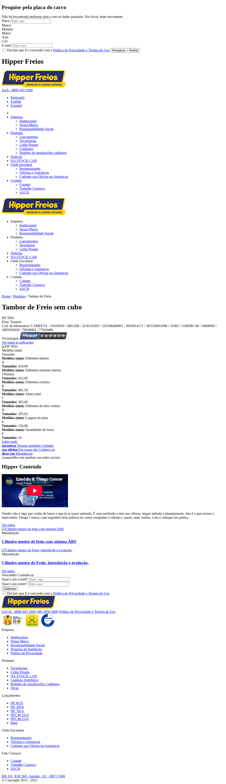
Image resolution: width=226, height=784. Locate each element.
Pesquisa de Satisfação (26, 649)
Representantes (29, 168)
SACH (24, 192)
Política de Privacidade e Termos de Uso (81, 50)
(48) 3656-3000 (47, 612)
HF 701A (17, 711)
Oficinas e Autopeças (34, 172)
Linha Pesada (28, 145)
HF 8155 (17, 703)
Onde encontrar (21, 165)
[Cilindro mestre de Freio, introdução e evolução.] (37, 550)
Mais (14, 723)
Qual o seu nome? (14, 584)
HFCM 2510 (20, 719)
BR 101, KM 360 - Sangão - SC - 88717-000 (33, 776)
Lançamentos (28, 137)
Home (6, 296)
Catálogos (26, 149)
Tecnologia (27, 245)
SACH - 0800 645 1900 (19, 612)
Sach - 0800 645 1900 (17, 90)
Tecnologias (27, 141)
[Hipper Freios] (34, 86)
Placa (5, 21)
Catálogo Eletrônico (24, 680)
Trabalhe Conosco (32, 188)
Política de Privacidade (26, 653)
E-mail (6, 45)
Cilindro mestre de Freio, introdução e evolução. (45, 562)
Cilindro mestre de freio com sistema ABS (39, 541)
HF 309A (17, 707)
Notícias (16, 157)
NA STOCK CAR (24, 161)
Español (16, 105)
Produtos (17, 133)
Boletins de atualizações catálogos (43, 153)
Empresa (17, 117)
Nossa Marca (28, 125)
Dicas (15, 688)
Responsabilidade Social (36, 129)
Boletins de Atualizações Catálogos (35, 684)
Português (17, 97)
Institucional (27, 121)
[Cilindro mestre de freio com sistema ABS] (33, 529)
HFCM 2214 (20, 715)
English (16, 101)
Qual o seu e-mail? (15, 579)
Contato (16, 180)
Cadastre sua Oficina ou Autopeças (43, 176)
